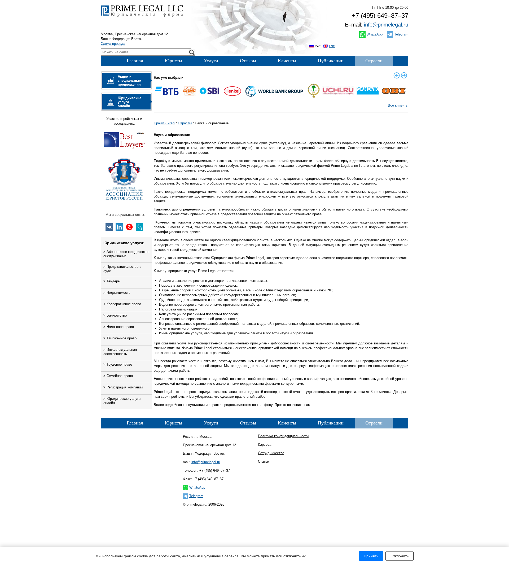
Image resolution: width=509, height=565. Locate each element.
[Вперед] (404, 75)
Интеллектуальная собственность (120, 352)
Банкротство (115, 315)
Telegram (401, 34)
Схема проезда (113, 44)
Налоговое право (118, 327)
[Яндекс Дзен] (129, 227)
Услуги (211, 60)
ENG (332, 46)
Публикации (331, 60)
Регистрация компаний (123, 387)
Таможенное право (120, 338)
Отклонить (399, 556)
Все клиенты (398, 105)
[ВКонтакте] (109, 227)
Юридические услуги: (123, 243)
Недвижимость (116, 293)
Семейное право (118, 376)
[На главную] (142, 17)
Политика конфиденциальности (283, 436)
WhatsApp (375, 34)
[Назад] (396, 75)
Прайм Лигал (164, 123)
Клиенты (287, 60)
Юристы (173, 60)
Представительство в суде (122, 269)
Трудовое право (117, 364)
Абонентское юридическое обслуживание (126, 254)
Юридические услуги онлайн (122, 401)
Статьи (263, 461)
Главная (135, 60)
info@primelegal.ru (386, 25)
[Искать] (192, 52)
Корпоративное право (122, 304)
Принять (371, 556)
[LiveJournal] (139, 227)
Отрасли (374, 60)
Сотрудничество (271, 453)
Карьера (264, 444)
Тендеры (111, 281)
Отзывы (248, 60)
